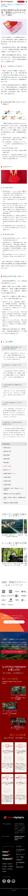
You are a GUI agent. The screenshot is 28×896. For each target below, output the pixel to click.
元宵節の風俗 (7, 484)
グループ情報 (19, 857)
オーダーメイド (21, 1)
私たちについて (20, 854)
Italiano (4, 869)
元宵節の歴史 (7, 477)
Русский (10, 869)
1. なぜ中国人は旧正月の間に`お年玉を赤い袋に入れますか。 (12, 348)
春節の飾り (7, 462)
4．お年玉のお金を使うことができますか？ (12, 403)
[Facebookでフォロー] (4, 882)
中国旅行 (3, 4)
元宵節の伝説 (7, 481)
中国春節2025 (19, 4)
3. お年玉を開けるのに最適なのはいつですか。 (12, 385)
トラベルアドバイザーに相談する (14, 651)
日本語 (4, 871)
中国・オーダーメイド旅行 (14, 622)
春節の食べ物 (7, 451)
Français (4, 866)
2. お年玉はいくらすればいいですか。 (12, 365)
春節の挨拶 (7, 455)
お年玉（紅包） (8, 466)
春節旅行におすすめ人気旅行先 (12, 493)
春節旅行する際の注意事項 (11, 502)
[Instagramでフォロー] (13, 882)
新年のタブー (7, 470)
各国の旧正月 (7, 447)
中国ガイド (11, 4)
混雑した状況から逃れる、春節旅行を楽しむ (14, 498)
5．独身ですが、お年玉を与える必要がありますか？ (12, 423)
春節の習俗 (7, 459)
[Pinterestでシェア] (9, 882)
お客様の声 (19, 859)
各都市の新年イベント (10, 473)
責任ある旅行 (19, 867)
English (4, 863)
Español (10, 866)
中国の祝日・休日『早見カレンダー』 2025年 (14, 489)
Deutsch (9, 863)
